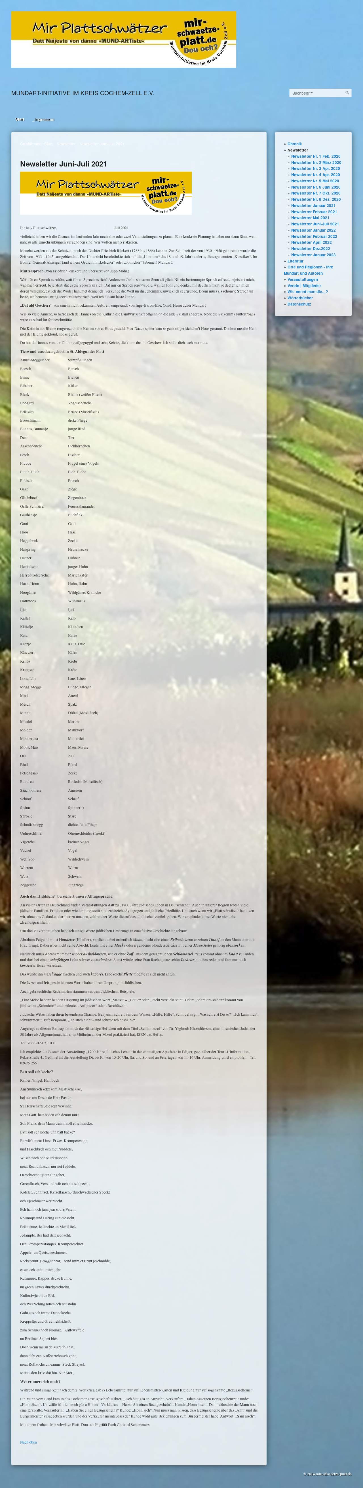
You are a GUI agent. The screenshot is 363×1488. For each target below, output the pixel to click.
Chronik (295, 143)
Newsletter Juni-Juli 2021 (315, 224)
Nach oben (28, 1442)
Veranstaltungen (303, 279)
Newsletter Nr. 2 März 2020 (316, 162)
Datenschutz (299, 304)
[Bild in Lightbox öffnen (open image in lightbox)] (123, 39)
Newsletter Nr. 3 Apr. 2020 (315, 168)
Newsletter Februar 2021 (314, 211)
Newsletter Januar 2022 (313, 230)
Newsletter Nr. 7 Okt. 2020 (316, 193)
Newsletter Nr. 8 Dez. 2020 (316, 199)
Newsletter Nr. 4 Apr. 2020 (315, 174)
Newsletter (298, 150)
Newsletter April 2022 (311, 242)
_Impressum (43, 119)
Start (19, 119)
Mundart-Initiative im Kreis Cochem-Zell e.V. (82, 93)
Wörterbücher (300, 297)
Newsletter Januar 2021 (313, 205)
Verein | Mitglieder (304, 285)
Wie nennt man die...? (308, 291)
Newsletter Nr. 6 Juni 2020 (316, 187)
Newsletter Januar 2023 (313, 254)
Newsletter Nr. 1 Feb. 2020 (316, 156)
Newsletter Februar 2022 (314, 236)
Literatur (295, 261)
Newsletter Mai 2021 (310, 217)
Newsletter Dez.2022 (310, 248)
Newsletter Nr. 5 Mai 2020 (315, 180)
